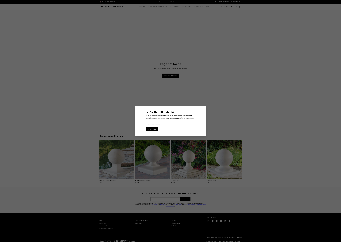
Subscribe (152, 129)
